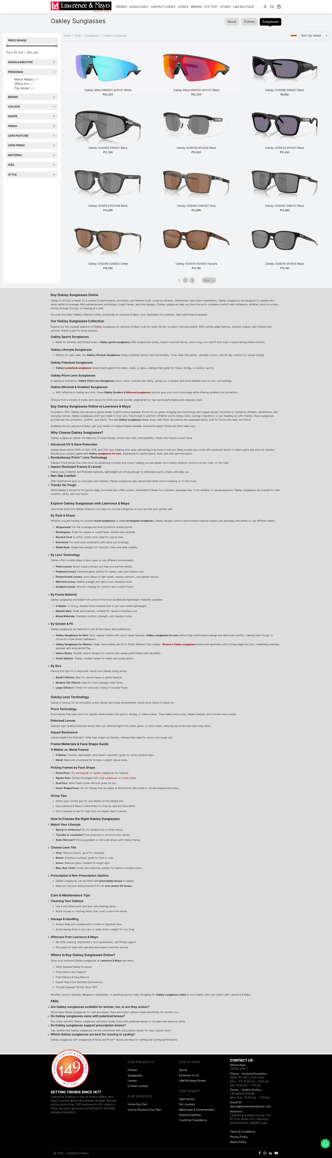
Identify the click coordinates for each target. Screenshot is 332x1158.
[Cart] (279, 7)
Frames (121, 6)
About (231, 21)
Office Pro (23, 83)
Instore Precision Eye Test (144, 1109)
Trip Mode (24, 88)
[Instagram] (265, 1153)
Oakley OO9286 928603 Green (108, 263)
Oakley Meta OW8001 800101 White (108, 90)
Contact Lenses (163, 6)
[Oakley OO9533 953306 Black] (196, 126)
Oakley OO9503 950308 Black (108, 205)
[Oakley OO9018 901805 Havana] (196, 242)
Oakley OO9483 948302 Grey (196, 205)
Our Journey (187, 1104)
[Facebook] (259, 1153)
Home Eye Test (137, 1104)
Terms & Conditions (242, 1131)
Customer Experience (193, 1120)
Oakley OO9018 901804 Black (284, 263)
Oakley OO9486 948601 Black (284, 90)
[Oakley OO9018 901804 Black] (285, 242)
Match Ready (26, 79)
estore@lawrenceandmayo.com (250, 1106)
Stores (225, 6)
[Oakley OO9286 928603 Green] (108, 242)
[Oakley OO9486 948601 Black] (285, 68)
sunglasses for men (109, 453)
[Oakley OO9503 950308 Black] (108, 184)
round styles (129, 777)
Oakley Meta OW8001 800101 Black (196, 90)
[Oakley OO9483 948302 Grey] (196, 184)
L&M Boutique (243, 6)
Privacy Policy (239, 1136)
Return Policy (238, 1142)
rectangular (82, 772)
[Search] (272, 7)
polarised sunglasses (78, 367)
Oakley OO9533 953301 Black (284, 147)
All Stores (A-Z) (189, 1075)
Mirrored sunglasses (138, 392)
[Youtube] (276, 1153)
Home (67, 35)
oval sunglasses (108, 777)
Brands (196, 6)
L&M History (187, 1099)
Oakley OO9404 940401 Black (108, 147)
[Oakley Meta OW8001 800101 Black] (196, 68)
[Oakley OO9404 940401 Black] (108, 126)
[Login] (265, 7)
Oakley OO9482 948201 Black (284, 205)
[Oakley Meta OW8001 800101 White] (108, 68)
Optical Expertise (190, 1114)
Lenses (183, 6)
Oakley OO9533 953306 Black (196, 147)
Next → (209, 280)
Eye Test (210, 6)
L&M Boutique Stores (192, 1080)
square (97, 772)
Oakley (98, 326)
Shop (78, 35)
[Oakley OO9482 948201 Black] (285, 184)
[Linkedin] (270, 1153)
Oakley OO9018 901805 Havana (196, 263)
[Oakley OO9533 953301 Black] (285, 126)
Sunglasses (138, 6)
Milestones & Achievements (197, 1109)
